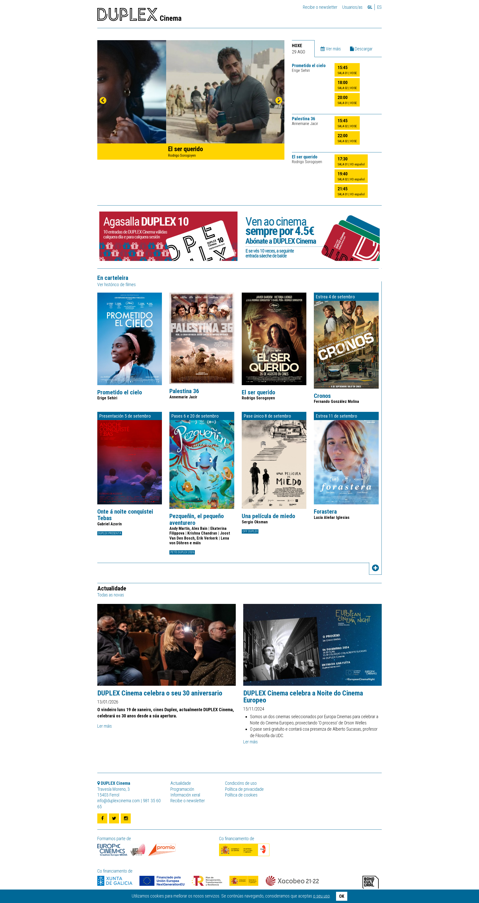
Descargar (363, 48)
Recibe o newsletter (320, 7)
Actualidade (180, 783)
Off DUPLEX (250, 531)
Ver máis (333, 48)
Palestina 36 (303, 118)
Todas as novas (110, 594)
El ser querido (304, 156)
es (379, 7)
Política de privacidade (244, 789)
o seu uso (321, 896)
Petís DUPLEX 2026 (182, 552)
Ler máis (104, 726)
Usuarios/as (352, 7)
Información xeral (185, 794)
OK (341, 896)
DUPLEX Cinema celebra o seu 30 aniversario (159, 693)
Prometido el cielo (309, 65)
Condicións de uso (241, 783)
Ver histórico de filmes (116, 284)
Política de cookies (241, 794)
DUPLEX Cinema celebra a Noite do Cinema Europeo (303, 697)
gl (369, 7)
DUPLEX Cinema (139, 16)
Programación (182, 789)
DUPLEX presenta (109, 533)
